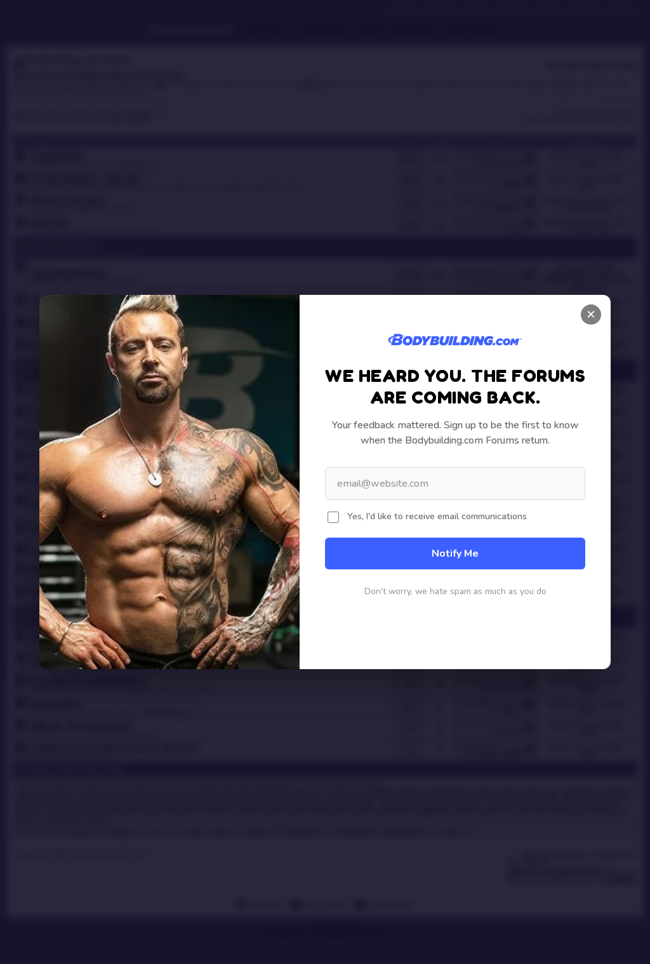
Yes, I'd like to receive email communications (437, 516)
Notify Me (455, 553)
